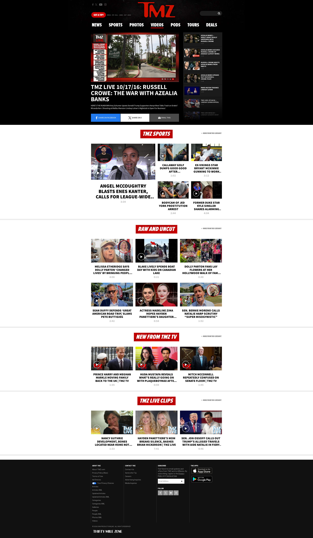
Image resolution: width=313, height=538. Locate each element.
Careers (128, 476)
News (97, 25)
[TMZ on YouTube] (170, 492)
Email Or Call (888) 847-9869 (119, 15)
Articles (95, 487)
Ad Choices (96, 480)
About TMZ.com (98, 469)
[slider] (135, 81)
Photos (136, 25)
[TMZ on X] (96, 4)
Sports (115, 25)
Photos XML (97, 517)
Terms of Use (97, 476)
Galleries (95, 507)
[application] (135, 57)
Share (107, 117)
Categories (96, 500)
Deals (211, 25)
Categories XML (98, 504)
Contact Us (129, 469)
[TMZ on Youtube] (100, 4)
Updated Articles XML (100, 497)
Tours (193, 25)
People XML (96, 514)
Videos (157, 25)
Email (166, 117)
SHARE (137, 117)
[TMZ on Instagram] (105, 4)
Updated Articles (98, 493)
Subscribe (181, 481)
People (95, 511)
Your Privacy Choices (105, 483)
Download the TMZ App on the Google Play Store (201, 479)
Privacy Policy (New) (100, 473)
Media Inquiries (131, 483)
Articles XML (97, 490)
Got (99, 15)
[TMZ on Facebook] (93, 4)
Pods (175, 25)
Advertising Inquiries (133, 480)
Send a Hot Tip (131, 473)
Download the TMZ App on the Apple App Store (201, 471)
